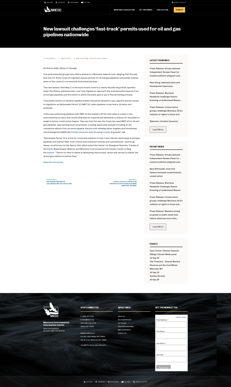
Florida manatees (79, 132)
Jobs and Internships (126, 326)
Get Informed (145, 10)
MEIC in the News (124, 330)
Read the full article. (53, 162)
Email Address (162, 320)
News (105, 58)
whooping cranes (101, 132)
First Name (160, 331)
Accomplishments (125, 320)
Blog (77, 58)
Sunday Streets (157, 276)
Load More (158, 129)
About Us (121, 316)
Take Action (162, 10)
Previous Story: (59, 182)
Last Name (161, 343)
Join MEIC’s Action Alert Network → (94, 345)
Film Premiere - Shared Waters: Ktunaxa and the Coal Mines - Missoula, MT (165, 265)
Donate (179, 10)
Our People (122, 323)
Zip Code (159, 355)
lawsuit (50, 152)
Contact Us (122, 333)
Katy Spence (50, 58)
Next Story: (123, 182)
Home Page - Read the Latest (91, 58)
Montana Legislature (124, 10)
